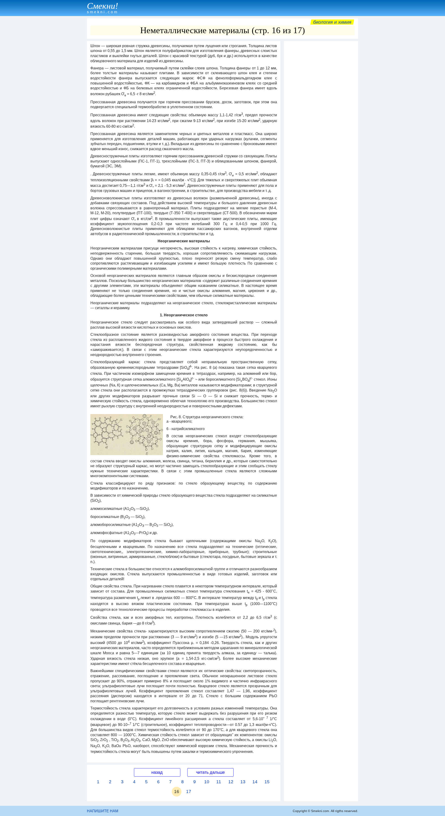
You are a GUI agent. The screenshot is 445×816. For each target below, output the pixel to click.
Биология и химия (332, 22)
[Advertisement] (321, 113)
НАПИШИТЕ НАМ (102, 811)
